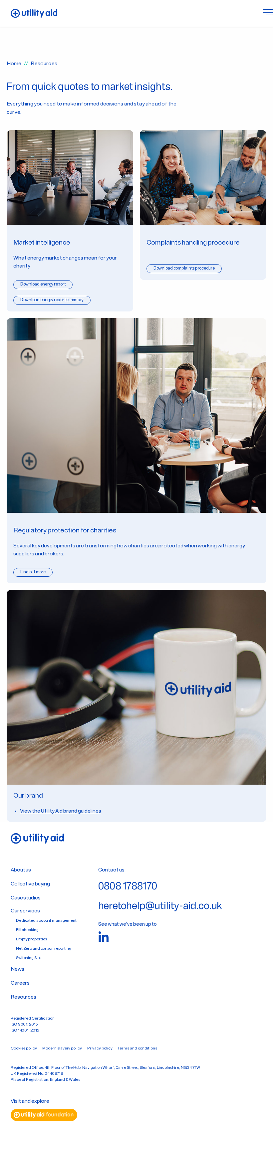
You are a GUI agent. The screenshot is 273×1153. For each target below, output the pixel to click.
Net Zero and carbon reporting (43, 949)
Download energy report (43, 284)
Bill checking (27, 930)
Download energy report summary (52, 300)
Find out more (33, 572)
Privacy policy (100, 1049)
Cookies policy (24, 1049)
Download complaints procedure (184, 268)
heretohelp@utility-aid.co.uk (160, 906)
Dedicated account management (46, 921)
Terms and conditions (137, 1049)
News (17, 969)
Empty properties (31, 939)
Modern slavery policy (62, 1049)
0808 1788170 (128, 887)
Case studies (26, 898)
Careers (20, 983)
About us (21, 870)
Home (14, 64)
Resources (23, 997)
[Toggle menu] (268, 13)
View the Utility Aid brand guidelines (60, 811)
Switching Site (28, 958)
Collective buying (30, 884)
